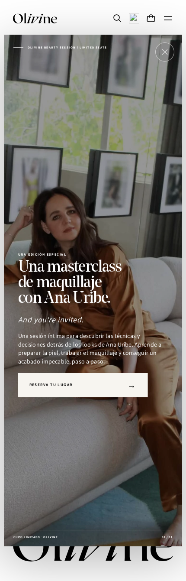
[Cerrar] (164, 52)
